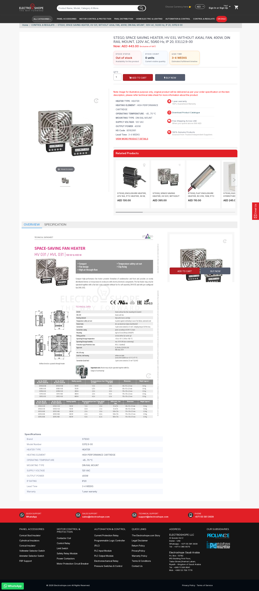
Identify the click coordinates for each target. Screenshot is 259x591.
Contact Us (137, 566)
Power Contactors (66, 558)
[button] (66, 19)
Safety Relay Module (67, 553)
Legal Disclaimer (140, 540)
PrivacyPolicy (138, 550)
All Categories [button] (41, 19)
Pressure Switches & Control (108, 566)
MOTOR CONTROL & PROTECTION (68, 531)
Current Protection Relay (106, 535)
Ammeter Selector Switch (31, 556)
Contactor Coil (64, 538)
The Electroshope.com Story (146, 535)
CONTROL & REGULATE (43, 25)
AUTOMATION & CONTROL (110, 529)
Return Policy (138, 545)
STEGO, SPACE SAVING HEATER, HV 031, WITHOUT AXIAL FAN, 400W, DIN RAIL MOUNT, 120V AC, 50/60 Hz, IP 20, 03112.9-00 (120, 25)
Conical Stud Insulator (30, 535)
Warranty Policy (139, 556)
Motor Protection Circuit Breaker (73, 563)
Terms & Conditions (141, 561)
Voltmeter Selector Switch (32, 550)
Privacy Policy (188, 585)
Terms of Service (205, 585)
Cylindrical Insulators (29, 540)
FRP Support (25, 561)
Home (25, 25)
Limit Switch (62, 548)
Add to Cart (139, 77)
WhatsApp (14, 586)
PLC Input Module (103, 550)
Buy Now (170, 77)
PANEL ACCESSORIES (31, 529)
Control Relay (63, 543)
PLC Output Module (103, 556)
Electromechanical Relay (106, 561)
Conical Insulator (27, 545)
